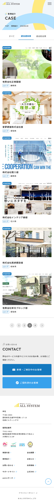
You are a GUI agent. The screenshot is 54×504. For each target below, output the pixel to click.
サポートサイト (9, 471)
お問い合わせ (8, 465)
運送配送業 (41, 36)
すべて (12, 36)
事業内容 (6, 452)
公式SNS (30, 471)
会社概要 (30, 452)
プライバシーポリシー (27, 493)
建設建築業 (26, 36)
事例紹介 (14, 26)
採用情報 (30, 465)
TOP (7, 26)
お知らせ (30, 459)
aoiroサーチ (8, 478)
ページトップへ (48, 481)
